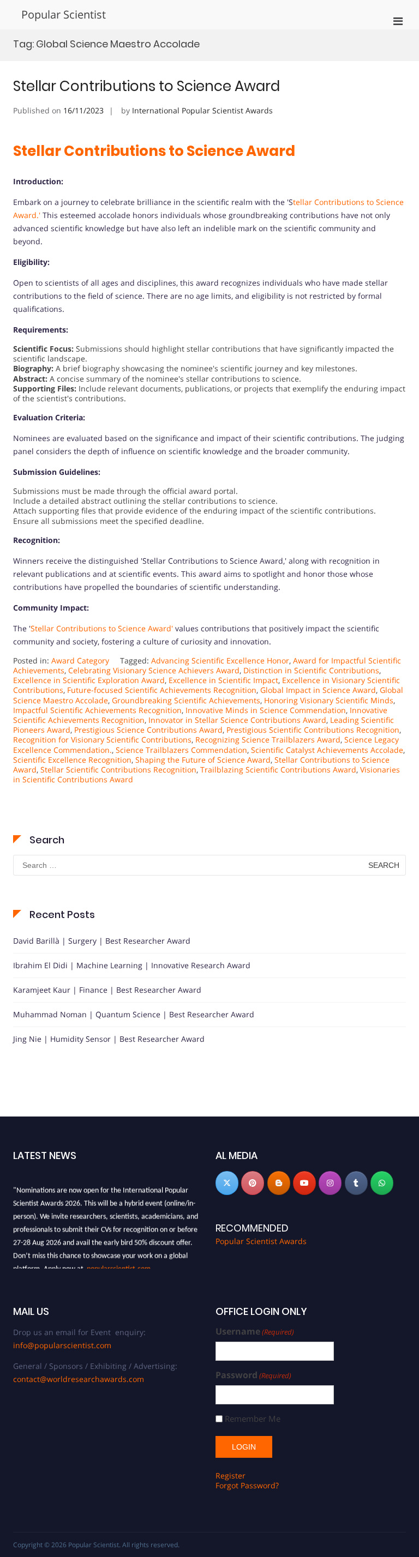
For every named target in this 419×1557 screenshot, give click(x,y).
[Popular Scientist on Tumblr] (356, 1183)
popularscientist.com (118, 1266)
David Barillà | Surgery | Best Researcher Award (101, 941)
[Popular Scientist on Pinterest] (252, 1183)
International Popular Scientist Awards (202, 110)
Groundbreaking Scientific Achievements (186, 700)
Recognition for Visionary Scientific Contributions (102, 739)
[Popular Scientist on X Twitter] (227, 1183)
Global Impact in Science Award (318, 690)
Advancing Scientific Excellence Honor (220, 660)
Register (231, 1475)
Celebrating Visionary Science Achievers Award (154, 670)
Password (253, 1375)
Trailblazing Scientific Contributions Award (278, 769)
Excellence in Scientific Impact (223, 680)
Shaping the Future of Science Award (203, 760)
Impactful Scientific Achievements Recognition (97, 710)
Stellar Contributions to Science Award (146, 86)
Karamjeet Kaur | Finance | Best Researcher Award (107, 990)
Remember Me (252, 1419)
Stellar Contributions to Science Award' (102, 628)
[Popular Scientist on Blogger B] (278, 1183)
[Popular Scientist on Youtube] (304, 1183)
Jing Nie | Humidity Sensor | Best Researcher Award (109, 1039)
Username (255, 1331)
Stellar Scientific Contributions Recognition (118, 769)
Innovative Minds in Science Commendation (265, 710)
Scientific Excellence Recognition (72, 760)
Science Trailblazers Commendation (181, 750)
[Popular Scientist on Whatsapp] (381, 1183)
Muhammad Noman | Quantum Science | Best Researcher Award (133, 1014)
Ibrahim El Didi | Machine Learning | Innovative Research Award (131, 965)
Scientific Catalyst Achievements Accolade (327, 750)
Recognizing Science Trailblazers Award (267, 739)
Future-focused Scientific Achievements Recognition (161, 690)
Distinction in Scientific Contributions (311, 670)
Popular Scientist (63, 14)
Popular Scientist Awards (261, 1241)
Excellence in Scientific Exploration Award (89, 680)
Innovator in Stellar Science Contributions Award (237, 720)
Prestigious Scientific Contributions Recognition (312, 730)
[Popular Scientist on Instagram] (330, 1183)
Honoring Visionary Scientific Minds (328, 700)
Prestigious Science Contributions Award (148, 730)
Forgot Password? (247, 1485)
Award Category (80, 660)
